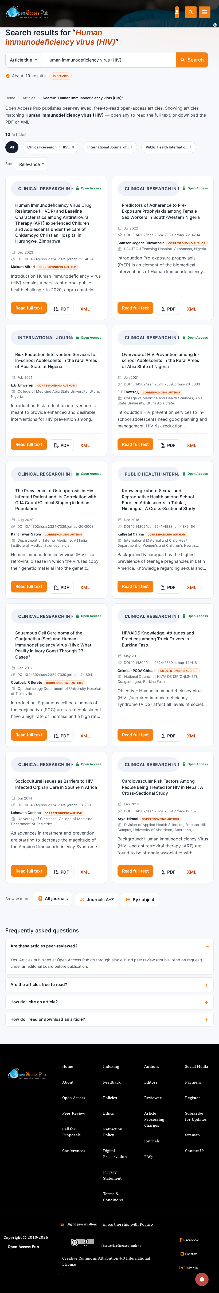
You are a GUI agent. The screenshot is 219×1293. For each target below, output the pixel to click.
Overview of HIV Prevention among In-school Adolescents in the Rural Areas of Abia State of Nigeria (161, 360)
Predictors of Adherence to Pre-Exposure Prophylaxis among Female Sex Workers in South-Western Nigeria (161, 211)
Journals (152, 1140)
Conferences (73, 1150)
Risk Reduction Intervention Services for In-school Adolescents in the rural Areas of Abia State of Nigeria (56, 360)
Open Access (73, 1097)
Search (195, 60)
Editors (151, 1082)
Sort (9, 164)
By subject (143, 899)
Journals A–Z (100, 899)
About (67, 1082)
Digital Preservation (115, 1153)
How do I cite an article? (34, 1001)
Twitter (191, 1254)
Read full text (28, 308)
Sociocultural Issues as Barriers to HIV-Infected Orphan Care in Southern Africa (56, 784)
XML (85, 309)
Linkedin (190, 1268)
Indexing (111, 1066)
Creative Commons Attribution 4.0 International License (106, 1261)
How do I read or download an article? (47, 1019)
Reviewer (153, 1097)
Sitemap (192, 1134)
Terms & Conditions (113, 1196)
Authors (151, 1066)
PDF (65, 309)
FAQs (149, 1156)
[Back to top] (202, 1279)
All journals (56, 898)
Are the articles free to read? (38, 984)
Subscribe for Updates (196, 1116)
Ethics (108, 1113)
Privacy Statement (112, 1174)
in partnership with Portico (128, 1224)
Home (10, 98)
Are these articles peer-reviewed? (43, 945)
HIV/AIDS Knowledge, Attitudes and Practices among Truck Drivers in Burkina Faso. (158, 639)
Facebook (190, 1240)
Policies (110, 1097)
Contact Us (195, 1150)
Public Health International (161, 474)
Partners (193, 1082)
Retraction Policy (112, 1131)
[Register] (177, 12)
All (12, 147)
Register (192, 1097)
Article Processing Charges (154, 1119)
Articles (29, 98)
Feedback (111, 1082)
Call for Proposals (71, 1131)
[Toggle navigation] (204, 12)
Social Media (196, 1066)
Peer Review (73, 1113)
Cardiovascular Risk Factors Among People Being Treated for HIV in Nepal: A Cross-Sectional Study (162, 787)
